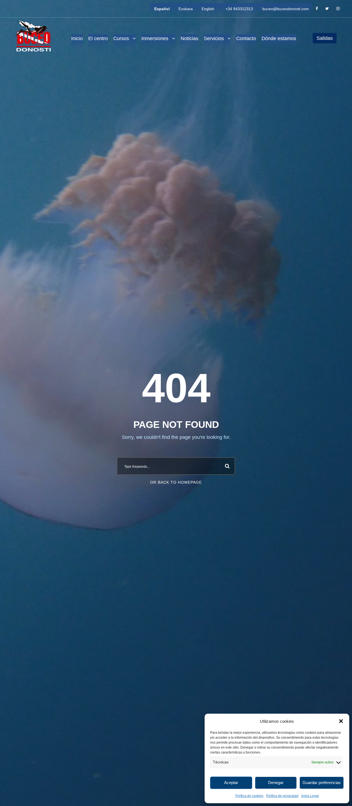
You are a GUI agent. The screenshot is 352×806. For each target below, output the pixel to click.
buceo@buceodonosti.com (285, 9)
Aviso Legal (310, 796)
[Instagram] (338, 8)
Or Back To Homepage (176, 482)
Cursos (121, 38)
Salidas (325, 38)
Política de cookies (249, 796)
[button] (341, 721)
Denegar (276, 782)
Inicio (77, 38)
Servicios (214, 38)
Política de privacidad (282, 796)
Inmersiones (154, 38)
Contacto (246, 38)
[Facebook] (317, 8)
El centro (98, 38)
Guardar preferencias (321, 782)
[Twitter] (327, 8)
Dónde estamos (279, 38)
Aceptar (231, 782)
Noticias (189, 38)
